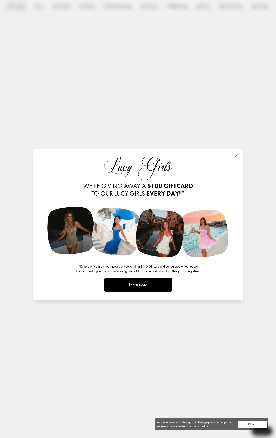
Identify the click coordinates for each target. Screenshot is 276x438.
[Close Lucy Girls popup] (236, 156)
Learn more (138, 284)
